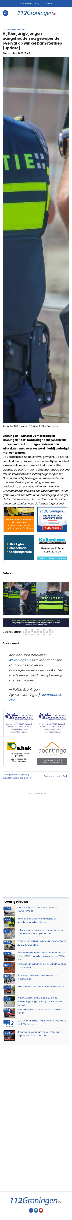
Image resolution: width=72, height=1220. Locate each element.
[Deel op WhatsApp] (26, 632)
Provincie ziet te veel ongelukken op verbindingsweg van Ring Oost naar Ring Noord (40, 1001)
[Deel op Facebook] (32, 632)
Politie (21, 29)
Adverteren (26, 3)
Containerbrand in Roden (56, 776)
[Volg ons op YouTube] (41, 1210)
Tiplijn (37, 3)
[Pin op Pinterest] (44, 632)
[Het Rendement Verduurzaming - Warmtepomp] (36, 622)
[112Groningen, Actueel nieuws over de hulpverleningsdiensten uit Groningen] (37, 13)
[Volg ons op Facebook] (31, 1210)
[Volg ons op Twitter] (36, 1210)
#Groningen (18, 660)
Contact (47, 3)
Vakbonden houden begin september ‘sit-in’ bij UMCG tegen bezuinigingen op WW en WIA (41, 956)
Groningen (9, 29)
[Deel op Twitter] (38, 632)
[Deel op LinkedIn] (50, 632)
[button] (5, 13)
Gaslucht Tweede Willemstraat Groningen (40, 986)
